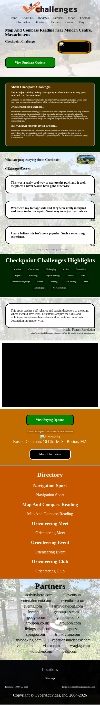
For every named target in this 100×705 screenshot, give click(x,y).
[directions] (50, 437)
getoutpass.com (66, 612)
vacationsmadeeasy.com (71, 640)
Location (85, 18)
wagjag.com (80, 645)
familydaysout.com (67, 606)
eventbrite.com (73, 600)
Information (23, 22)
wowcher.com (40, 651)
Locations (50, 669)
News (71, 18)
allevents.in (72, 595)
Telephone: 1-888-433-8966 (16, 687)
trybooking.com (29, 640)
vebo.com (25, 645)
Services (58, 18)
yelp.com (69, 651)
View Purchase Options (30, 62)
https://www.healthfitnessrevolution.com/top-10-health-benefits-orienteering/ (63, 333)
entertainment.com (36, 600)
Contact (70, 22)
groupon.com (70, 623)
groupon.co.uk (37, 623)
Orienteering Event (50, 552)
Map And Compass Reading (50, 514)
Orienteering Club (50, 571)
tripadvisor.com (67, 634)
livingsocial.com (38, 629)
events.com (33, 606)
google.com (36, 617)
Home (13, 18)
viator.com (51, 645)
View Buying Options (50, 420)
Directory (40, 22)
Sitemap (50, 678)
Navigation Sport (50, 495)
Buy (81, 22)
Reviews (43, 18)
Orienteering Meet (50, 533)
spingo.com (35, 634)
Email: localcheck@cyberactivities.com (78, 687)
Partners (56, 22)
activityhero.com (38, 595)
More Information (50, 454)
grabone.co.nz (67, 617)
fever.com (36, 612)
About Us (28, 18)
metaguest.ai (72, 629)
